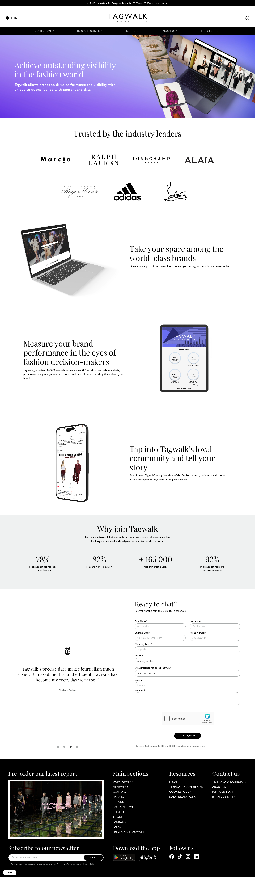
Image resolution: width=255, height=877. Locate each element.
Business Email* (142, 633)
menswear (120, 787)
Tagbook (119, 822)
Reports (118, 812)
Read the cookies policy (19, 848)
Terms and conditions (186, 787)
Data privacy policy (183, 797)
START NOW (161, 3)
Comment (140, 690)
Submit (93, 857)
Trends (118, 802)
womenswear (123, 782)
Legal (173, 782)
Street (117, 817)
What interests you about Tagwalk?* (153, 668)
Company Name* (143, 644)
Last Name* (196, 621)
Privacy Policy (89, 864)
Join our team (222, 792)
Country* (139, 680)
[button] (9, 872)
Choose (40, 859)
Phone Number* (198, 633)
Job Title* (139, 656)
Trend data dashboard (229, 782)
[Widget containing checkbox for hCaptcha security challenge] (188, 718)
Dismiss (15, 859)
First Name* (141, 621)
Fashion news (123, 807)
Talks (117, 827)
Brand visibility (223, 797)
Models (118, 797)
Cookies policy (180, 792)
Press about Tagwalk (128, 832)
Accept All (64, 859)
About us (219, 787)
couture (119, 792)
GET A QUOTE (188, 736)
